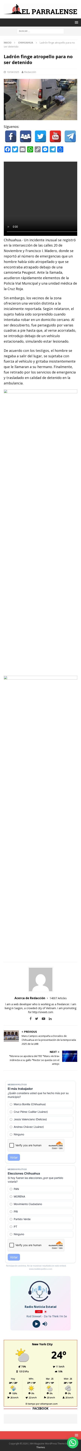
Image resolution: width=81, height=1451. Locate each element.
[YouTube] (55, 136)
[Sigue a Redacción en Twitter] (35, 1018)
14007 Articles (58, 998)
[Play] (36, 1324)
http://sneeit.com (42, 1012)
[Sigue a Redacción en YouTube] (42, 1018)
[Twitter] (40, 136)
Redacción (30, 72)
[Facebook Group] (26, 136)
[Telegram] (70, 136)
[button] (72, 1442)
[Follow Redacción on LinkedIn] (49, 1018)
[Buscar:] (40, 31)
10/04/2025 (13, 72)
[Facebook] (11, 136)
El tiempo (30, 1403)
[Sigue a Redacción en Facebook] (30, 1018)
